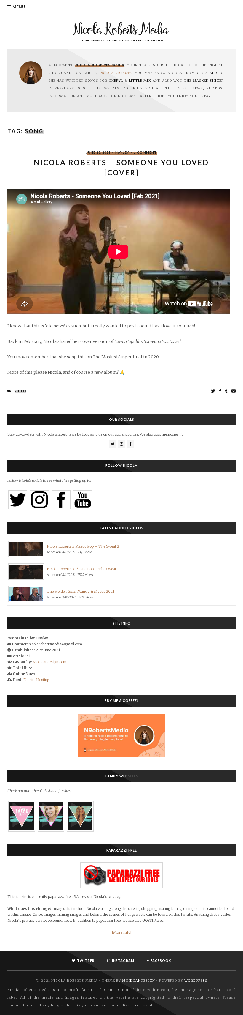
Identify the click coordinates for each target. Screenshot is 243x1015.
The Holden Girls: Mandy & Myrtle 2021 (80, 591)
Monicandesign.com (49, 662)
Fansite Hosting (36, 679)
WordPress (195, 980)
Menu (18, 6)
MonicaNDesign (138, 980)
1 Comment (145, 152)
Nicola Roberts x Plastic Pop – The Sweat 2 (83, 546)
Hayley (122, 152)
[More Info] (121, 932)
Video (20, 391)
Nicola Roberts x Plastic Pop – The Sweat (81, 569)
